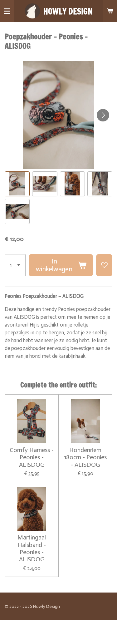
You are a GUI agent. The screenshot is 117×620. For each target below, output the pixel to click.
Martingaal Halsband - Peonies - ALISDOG (31, 548)
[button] (17, 183)
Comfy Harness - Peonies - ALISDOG (32, 457)
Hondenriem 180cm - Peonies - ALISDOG (85, 457)
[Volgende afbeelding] (103, 115)
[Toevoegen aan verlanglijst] (104, 265)
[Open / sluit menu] (7, 11)
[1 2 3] (15, 265)
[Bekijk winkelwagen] (110, 11)
